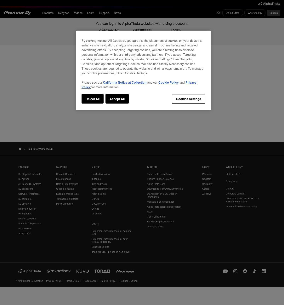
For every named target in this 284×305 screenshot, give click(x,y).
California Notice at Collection (124, 82)
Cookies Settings (188, 99)
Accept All (117, 99)
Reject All (92, 99)
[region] (143, 70)
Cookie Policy (168, 82)
